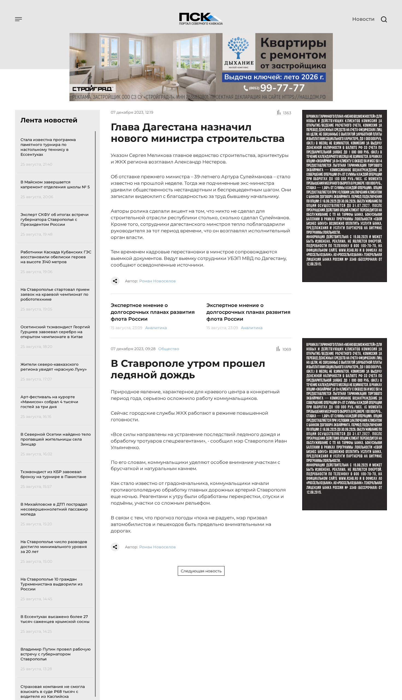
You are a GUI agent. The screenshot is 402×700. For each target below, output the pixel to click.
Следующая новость (201, 571)
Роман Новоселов (157, 281)
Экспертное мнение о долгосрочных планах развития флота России (153, 312)
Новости (363, 19)
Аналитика (156, 328)
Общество (168, 349)
